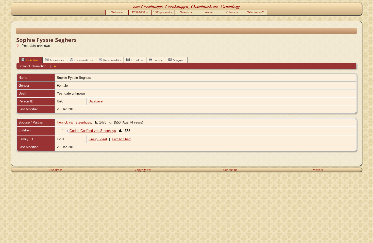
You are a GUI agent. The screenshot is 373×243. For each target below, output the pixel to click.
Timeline (137, 60)
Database (96, 101)
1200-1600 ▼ (140, 12)
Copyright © (143, 170)
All (55, 66)
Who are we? (255, 12)
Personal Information (32, 66)
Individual (32, 60)
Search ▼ (186, 12)
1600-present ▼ (163, 12)
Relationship (112, 60)
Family (158, 60)
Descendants (83, 60)
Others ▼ (232, 12)
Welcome (117, 12)
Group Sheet (98, 139)
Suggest (178, 60)
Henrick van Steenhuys (74, 122)
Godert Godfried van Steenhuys (92, 131)
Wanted (209, 12)
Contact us (230, 170)
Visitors (318, 170)
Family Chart (121, 139)
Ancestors (57, 60)
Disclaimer (55, 170)
